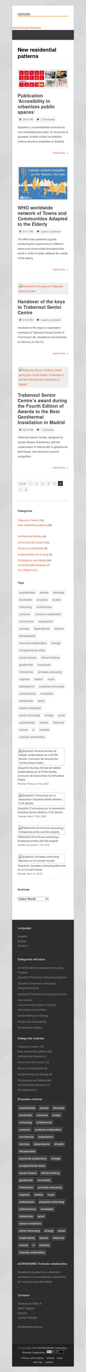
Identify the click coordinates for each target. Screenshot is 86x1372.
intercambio (26, 672)
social (61, 715)
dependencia (42, 628)
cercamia (42, 599)
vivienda (44, 729)
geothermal (26, 664)
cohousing (25, 607)
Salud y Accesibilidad (30, 548)
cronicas (24, 628)
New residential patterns (32, 525)
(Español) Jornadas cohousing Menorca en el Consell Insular (42, 867)
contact (49, 1362)
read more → (60, 153)
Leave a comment (50, 231)
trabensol (58, 722)
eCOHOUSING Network (32, 565)
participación (27, 686)
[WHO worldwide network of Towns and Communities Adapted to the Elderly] (43, 183)
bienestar (58, 592)
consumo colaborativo (48, 614)
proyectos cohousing (51, 686)
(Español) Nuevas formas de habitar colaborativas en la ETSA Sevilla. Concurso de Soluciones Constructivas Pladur (41, 773)
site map (37, 1362)
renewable (47, 693)
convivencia (26, 621)
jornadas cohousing (50, 672)
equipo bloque (28, 657)
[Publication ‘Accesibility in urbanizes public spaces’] (43, 79)
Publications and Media (32, 560)
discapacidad (27, 636)
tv (34, 729)
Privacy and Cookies (33, 1358)
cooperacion (45, 621)
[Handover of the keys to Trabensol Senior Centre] (43, 288)
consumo (24, 614)
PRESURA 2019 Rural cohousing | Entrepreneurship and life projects (38, 839)
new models (25, 1000)
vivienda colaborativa (32, 737)
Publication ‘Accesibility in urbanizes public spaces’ (36, 103)
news (60, 1358)
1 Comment (47, 429)
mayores (24, 679)
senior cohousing (29, 715)
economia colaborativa (33, 643)
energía (55, 643)
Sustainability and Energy (33, 554)
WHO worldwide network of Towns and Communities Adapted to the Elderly (42, 215)
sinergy (49, 715)
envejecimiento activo (32, 650)
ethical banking (50, 657)
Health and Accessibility (32, 1021)
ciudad (56, 599)
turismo (23, 729)
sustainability (27, 722)
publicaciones (27, 693)
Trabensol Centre (28, 520)
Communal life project (31, 542)
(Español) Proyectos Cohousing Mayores (42, 977)
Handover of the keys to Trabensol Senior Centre (41, 307)
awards (44, 592)
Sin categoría (26, 570)
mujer (51, 679)
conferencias (44, 607)
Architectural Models (30, 536)
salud (41, 701)
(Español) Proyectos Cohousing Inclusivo (42, 994)
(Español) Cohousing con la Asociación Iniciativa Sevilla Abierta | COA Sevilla (41, 810)
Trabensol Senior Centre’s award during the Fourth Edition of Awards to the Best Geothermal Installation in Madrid (42, 408)
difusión (59, 628)
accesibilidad (27, 592)
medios (38, 679)
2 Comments (48, 119)
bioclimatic (25, 599)
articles (50, 1358)
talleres (43, 722)
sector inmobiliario (30, 708)
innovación (44, 664)
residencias (26, 701)
